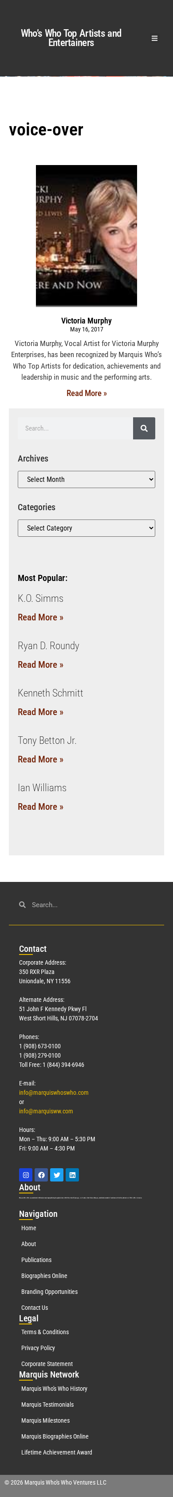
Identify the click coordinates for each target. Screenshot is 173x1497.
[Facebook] (41, 1174)
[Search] (144, 428)
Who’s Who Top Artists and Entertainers (71, 38)
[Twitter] (56, 1174)
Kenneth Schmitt (50, 693)
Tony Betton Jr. (47, 741)
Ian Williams (42, 788)
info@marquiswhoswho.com (54, 1092)
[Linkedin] (72, 1174)
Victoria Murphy (86, 320)
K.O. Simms (40, 598)
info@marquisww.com (46, 1111)
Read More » (87, 393)
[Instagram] (25, 1174)
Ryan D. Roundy (48, 646)
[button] (155, 38)
